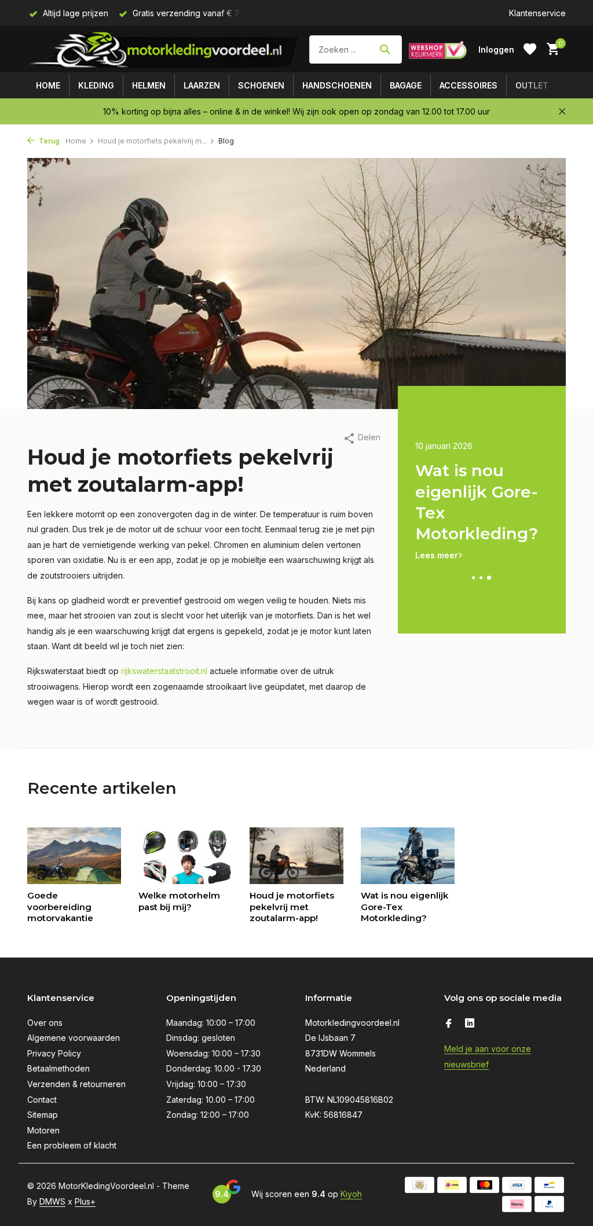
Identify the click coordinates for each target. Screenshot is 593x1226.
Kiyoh (351, 1194)
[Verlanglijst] (530, 49)
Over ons (45, 1023)
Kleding (96, 85)
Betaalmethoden (58, 1068)
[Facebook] (448, 1024)
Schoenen (261, 85)
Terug (48, 141)
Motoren (43, 1130)
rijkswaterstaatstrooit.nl (164, 671)
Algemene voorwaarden (73, 1038)
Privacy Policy (54, 1053)
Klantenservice (537, 13)
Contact (42, 1099)
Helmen (149, 85)
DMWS (52, 1201)
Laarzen (202, 85)
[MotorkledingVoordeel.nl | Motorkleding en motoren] (164, 49)
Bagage (406, 85)
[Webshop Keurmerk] (438, 49)
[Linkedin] (469, 1024)
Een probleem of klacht (71, 1145)
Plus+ (85, 1201)
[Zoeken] (384, 49)
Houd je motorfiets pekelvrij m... (152, 141)
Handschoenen (337, 85)
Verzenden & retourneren (76, 1084)
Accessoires (468, 85)
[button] (474, 578)
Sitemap (42, 1115)
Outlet (531, 85)
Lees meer (436, 534)
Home (48, 85)
